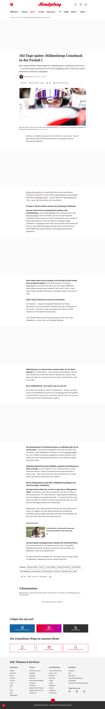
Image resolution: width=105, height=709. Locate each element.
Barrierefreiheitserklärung (75, 678)
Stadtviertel (13, 673)
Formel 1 (64, 139)
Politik (66, 12)
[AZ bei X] (84, 691)
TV (60, 12)
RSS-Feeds (32, 678)
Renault (61, 393)
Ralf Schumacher (32, 216)
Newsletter (32, 673)
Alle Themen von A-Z (34, 670)
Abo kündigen (72, 680)
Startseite (13, 17)
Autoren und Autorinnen (55, 670)
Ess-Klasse (32, 683)
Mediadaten (52, 685)
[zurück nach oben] (53, 701)
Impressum (71, 670)
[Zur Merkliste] (81, 5)
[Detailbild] (83, 89)
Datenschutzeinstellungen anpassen (78, 683)
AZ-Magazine (52, 690)
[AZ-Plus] (11, 4)
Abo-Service (52, 678)
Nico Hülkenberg (25, 571)
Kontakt (51, 683)
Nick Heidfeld (50, 213)
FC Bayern (12, 678)
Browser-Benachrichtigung (36, 680)
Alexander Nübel (70, 452)
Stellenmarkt (32, 693)
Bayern (25, 12)
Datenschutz (72, 675)
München (14, 12)
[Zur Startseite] (49, 7)
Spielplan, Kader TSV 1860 (36, 690)
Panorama (51, 12)
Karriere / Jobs (53, 673)
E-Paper (51, 680)
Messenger (32, 675)
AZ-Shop (51, 688)
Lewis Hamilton (60, 195)
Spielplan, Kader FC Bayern (36, 688)
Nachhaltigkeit (14, 695)
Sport (32, 12)
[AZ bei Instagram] (77, 691)
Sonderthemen (53, 693)
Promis (41, 12)
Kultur (73, 12)
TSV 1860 (12, 680)
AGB (70, 673)
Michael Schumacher (33, 192)
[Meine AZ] (86, 5)
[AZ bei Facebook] (70, 691)
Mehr (82, 12)
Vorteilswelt (32, 685)
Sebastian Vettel (42, 198)
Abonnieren (52, 675)
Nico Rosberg (69, 198)
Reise (11, 693)
